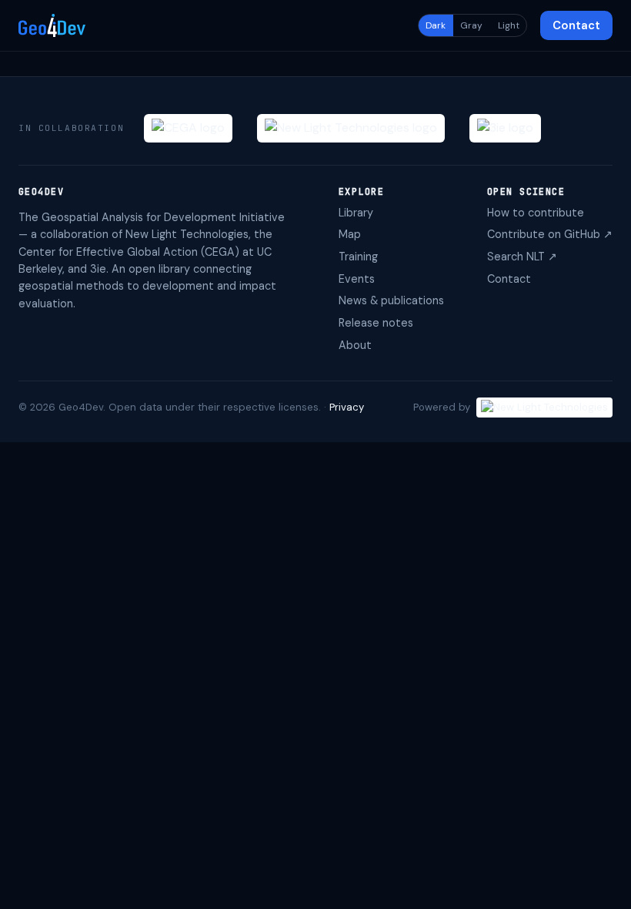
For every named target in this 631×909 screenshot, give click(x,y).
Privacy (346, 407)
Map (350, 234)
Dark (436, 25)
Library (356, 213)
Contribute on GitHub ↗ (550, 234)
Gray (471, 25)
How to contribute (535, 213)
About (355, 345)
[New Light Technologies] (351, 128)
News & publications (391, 300)
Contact (576, 25)
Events (357, 279)
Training (358, 256)
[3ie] (505, 128)
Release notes (376, 323)
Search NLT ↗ (522, 256)
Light (508, 25)
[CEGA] (188, 128)
